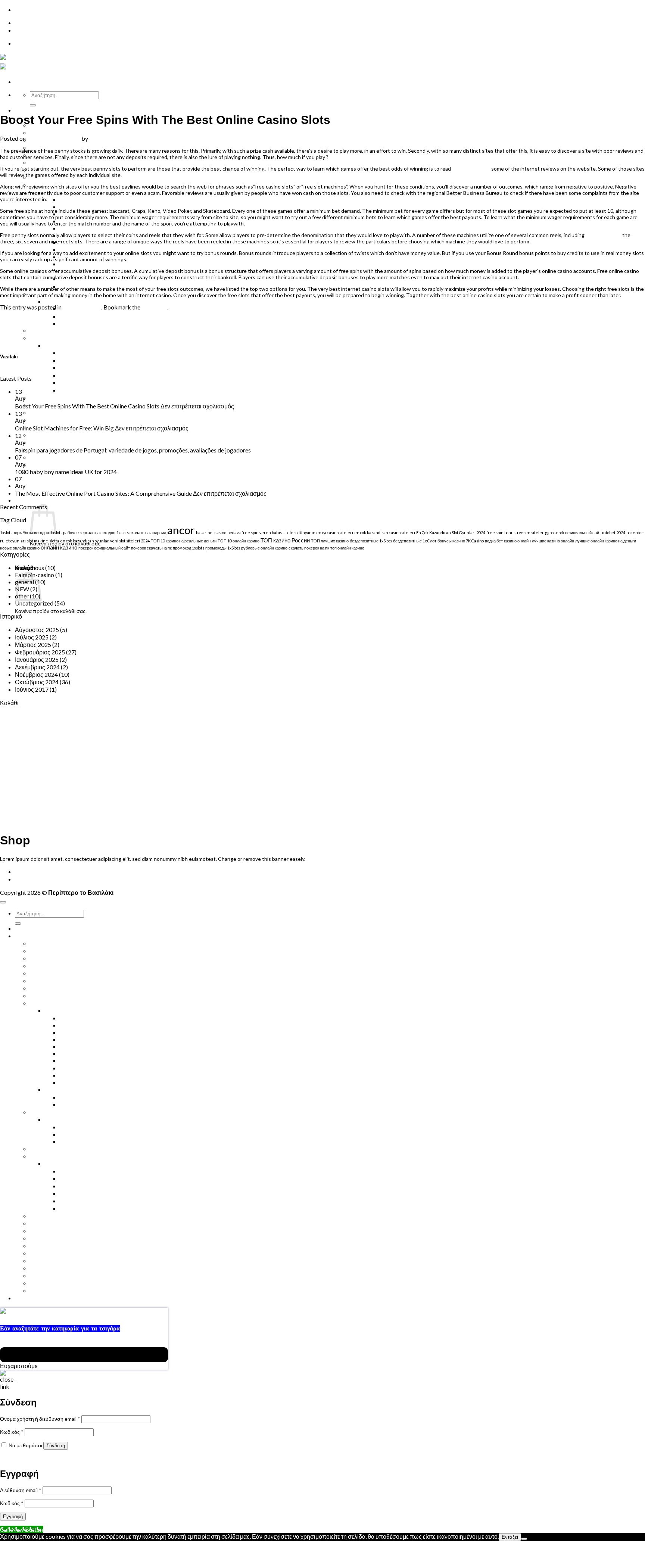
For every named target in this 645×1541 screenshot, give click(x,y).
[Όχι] (524, 1539)
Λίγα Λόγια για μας (54, 1290)
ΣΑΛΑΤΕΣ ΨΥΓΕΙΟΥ (87, 375)
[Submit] (33, 105)
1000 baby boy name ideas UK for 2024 (66, 471)
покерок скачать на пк (151, 547)
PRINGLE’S (74, 1067)
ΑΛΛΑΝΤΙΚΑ (77, 382)
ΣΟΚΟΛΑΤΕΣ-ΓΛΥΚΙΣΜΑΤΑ (67, 995)
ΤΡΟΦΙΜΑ (58, 1089)
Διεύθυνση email (20, 1490)
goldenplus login (471, 168)
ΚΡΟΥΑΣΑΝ (46, 987)
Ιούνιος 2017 (32, 689)
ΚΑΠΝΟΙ (71, 1126)
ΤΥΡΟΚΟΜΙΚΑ (79, 1185)
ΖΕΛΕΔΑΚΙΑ (47, 1111)
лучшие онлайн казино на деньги (605, 540)
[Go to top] (3, 902)
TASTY (69, 1074)
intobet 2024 (613, 532)
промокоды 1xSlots (222, 547)
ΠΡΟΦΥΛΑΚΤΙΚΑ (53, 419)
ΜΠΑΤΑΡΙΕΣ (47, 1245)
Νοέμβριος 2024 (36, 674)
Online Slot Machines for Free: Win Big (49, 371)
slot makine (37, 540)
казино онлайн (517, 540)
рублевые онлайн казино (264, 547)
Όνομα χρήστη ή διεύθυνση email (40, 1419)
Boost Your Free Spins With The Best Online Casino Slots (87, 406)
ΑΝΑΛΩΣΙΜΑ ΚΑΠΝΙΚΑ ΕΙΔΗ (69, 330)
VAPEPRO (73, 323)
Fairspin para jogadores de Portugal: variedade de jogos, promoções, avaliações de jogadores (133, 450)
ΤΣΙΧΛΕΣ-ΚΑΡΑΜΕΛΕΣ (62, 412)
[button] (40, 485)
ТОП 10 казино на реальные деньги (183, 540)
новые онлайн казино (20, 547)
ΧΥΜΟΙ (39, 132)
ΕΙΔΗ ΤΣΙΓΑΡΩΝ (67, 301)
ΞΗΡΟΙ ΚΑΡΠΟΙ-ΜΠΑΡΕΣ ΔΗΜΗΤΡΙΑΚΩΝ (87, 397)
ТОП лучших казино (330, 540)
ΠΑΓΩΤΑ (42, 457)
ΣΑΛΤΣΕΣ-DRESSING (89, 1104)
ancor (181, 529)
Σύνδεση (55, 1445)
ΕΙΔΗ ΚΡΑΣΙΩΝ (50, 1267)
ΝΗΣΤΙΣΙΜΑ (46, 1223)
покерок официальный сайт (104, 547)
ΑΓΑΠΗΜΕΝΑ (49, 464)
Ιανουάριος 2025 (37, 659)
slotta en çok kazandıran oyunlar (79, 540)
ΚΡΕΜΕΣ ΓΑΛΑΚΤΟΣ (88, 360)
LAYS (66, 1053)
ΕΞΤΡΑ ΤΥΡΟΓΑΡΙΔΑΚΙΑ (93, 1060)
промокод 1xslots (188, 547)
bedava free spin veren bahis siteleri (261, 532)
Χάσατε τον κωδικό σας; (27, 1458)
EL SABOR (73, 1039)
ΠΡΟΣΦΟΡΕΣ (49, 442)
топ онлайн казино (347, 547)
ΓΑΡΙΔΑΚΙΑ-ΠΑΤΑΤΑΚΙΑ (77, 1010)
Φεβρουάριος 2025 (40, 652)
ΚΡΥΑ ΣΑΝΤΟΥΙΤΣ (55, 162)
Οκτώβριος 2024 (37, 681)
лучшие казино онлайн (553, 540)
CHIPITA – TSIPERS (86, 206)
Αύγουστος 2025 (37, 629)
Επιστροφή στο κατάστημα (61, 555)
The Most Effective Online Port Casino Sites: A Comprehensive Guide (103, 493)
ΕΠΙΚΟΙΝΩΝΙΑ (35, 23)
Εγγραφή (13, 1516)
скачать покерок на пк (309, 547)
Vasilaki (99, 138)
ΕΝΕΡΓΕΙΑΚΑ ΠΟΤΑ (57, 965)
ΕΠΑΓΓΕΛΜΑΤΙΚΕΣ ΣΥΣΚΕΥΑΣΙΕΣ (107, 263)
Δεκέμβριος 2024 (37, 666)
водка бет (494, 540)
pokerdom (635, 532)
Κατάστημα (29, 878)
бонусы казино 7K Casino (460, 540)
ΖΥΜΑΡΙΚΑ (75, 1097)
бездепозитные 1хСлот (414, 540)
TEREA (69, 316)
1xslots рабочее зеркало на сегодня (82, 532)
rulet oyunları (13, 540)
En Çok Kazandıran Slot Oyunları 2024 (450, 532)
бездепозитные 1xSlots (371, 540)
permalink (154, 307)
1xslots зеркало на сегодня (24, 532)
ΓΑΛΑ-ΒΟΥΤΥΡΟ (83, 389)
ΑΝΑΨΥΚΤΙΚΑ (49, 958)
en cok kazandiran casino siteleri (384, 532)
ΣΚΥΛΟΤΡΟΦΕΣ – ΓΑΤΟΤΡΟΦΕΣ (75, 434)
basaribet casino (211, 532)
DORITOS (73, 1032)
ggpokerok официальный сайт (573, 532)
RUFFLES (72, 227)
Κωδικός (12, 1432)
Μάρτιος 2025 (33, 644)
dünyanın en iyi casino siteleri (325, 532)
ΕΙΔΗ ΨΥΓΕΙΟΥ (65, 345)
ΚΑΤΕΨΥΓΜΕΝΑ (52, 337)
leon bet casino (603, 235)
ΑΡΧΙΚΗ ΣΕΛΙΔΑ (38, 110)
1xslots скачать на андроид (141, 532)
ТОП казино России (285, 540)
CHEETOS (73, 199)
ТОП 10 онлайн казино (238, 540)
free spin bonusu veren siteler (515, 532)
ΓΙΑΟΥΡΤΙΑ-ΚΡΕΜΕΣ (89, 352)
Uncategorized (14, 101)
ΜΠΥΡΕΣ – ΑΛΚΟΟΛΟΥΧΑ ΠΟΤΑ (75, 973)
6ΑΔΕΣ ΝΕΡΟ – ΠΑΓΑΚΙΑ (64, 943)
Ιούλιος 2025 (32, 637)
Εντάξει (510, 1537)
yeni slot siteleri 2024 (130, 540)
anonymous (29, 567)
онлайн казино (59, 547)
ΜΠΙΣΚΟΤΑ (45, 1002)
